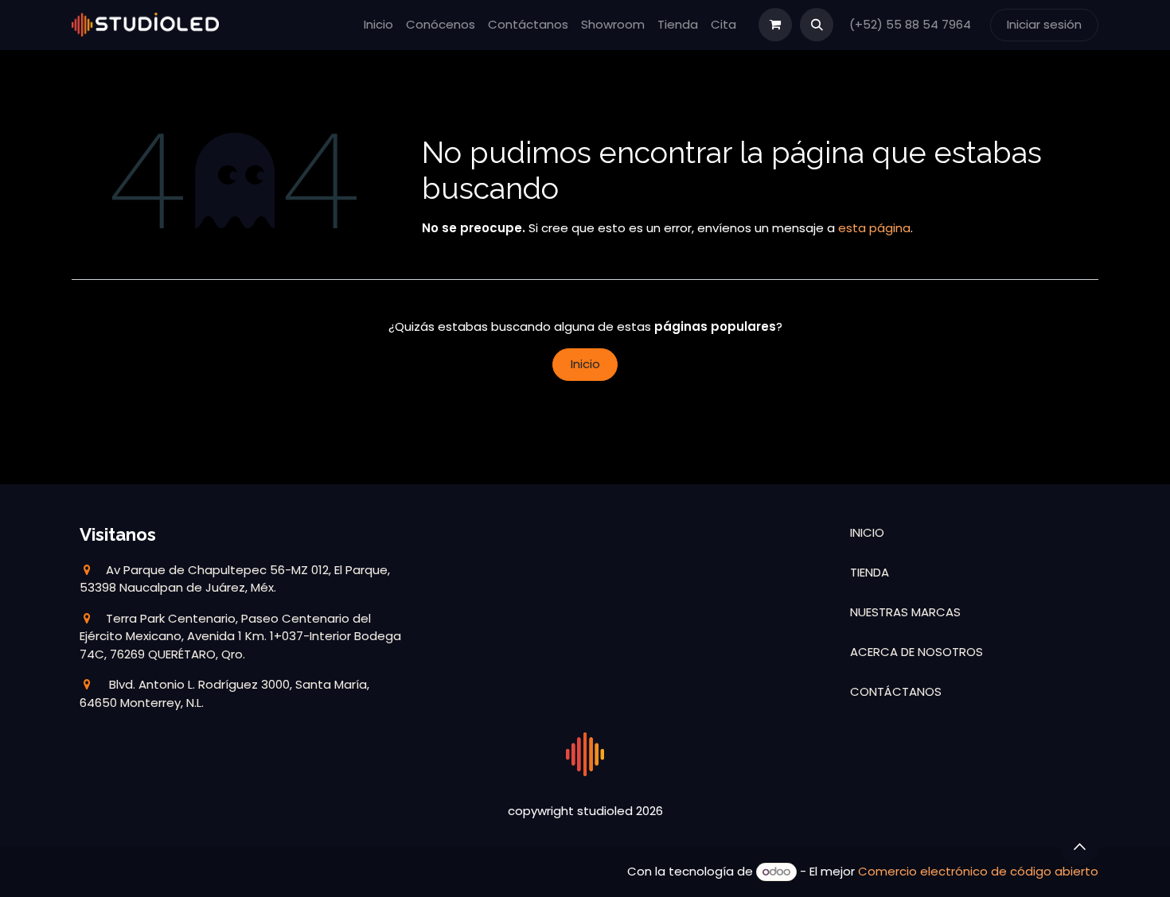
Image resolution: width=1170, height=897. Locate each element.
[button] (816, 24)
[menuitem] (378, 25)
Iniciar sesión (1044, 24)
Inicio (585, 363)
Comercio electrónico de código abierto (978, 871)
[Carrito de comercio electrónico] (775, 24)
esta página (874, 227)
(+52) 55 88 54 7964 (911, 24)
